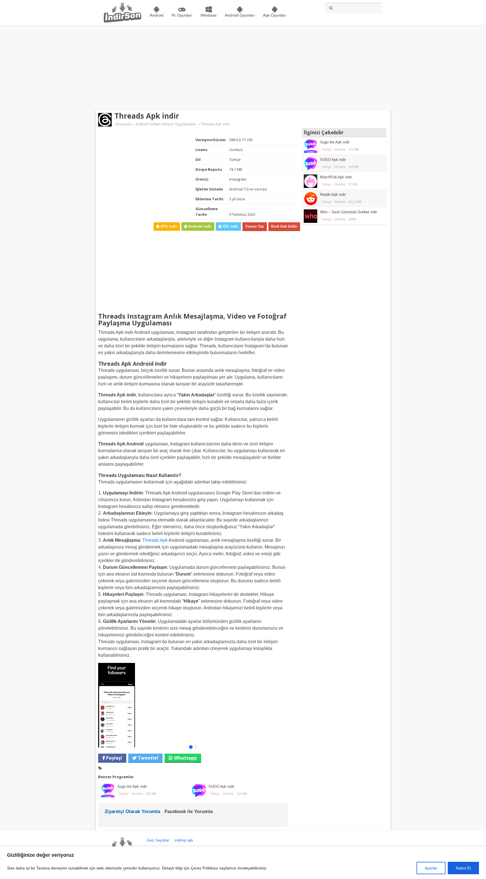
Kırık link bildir (284, 226)
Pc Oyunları (182, 15)
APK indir (168, 226)
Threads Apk (155, 540)
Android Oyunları (240, 15)
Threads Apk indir (146, 116)
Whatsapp (185, 758)
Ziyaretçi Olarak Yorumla (132, 811)
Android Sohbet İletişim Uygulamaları (166, 124)
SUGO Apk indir (221, 786)
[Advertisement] (243, 67)
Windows (209, 15)
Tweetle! (147, 758)
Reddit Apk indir (333, 194)
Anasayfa (123, 124)
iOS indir (229, 226)
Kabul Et (463, 868)
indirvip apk (184, 840)
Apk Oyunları (274, 15)
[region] (243, 863)
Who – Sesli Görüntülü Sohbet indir (348, 212)
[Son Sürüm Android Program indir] (122, 21)
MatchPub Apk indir (336, 177)
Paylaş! (113, 758)
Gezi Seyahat (158, 840)
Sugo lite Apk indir (132, 786)
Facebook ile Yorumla (189, 811)
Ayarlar (431, 868)
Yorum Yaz (254, 226)
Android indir (199, 226)
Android (156, 15)
